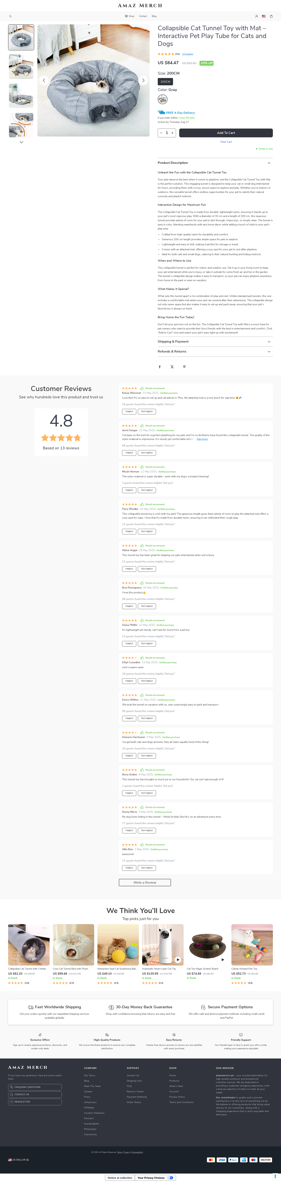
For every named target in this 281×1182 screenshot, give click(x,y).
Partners (89, 1118)
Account (174, 1092)
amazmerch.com (225, 1075)
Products (174, 1081)
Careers (88, 1092)
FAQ (129, 1086)
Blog (154, 16)
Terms (119, 1152)
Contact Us (133, 1075)
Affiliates (89, 1108)
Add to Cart (226, 133)
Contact (143, 16)
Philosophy (90, 1129)
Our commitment (225, 1098)
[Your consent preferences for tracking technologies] (275, 1176)
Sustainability (91, 1124)
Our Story (89, 1075)
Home (172, 1075)
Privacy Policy (177, 1097)
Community (90, 1134)
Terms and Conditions (181, 1102)
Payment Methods (137, 1097)
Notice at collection (120, 1177)
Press (87, 1097)
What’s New (176, 1086)
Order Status (134, 1102)
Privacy (126, 1152)
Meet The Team (92, 1086)
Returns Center (135, 1092)
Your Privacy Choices (151, 1177)
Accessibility (137, 1152)
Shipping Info (134, 1081)
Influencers (90, 1102)
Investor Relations (94, 1113)
